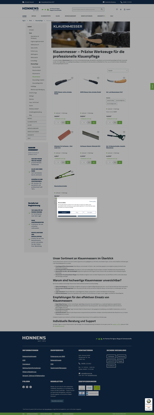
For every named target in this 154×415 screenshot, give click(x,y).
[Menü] (151, 399)
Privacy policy (93, 201)
